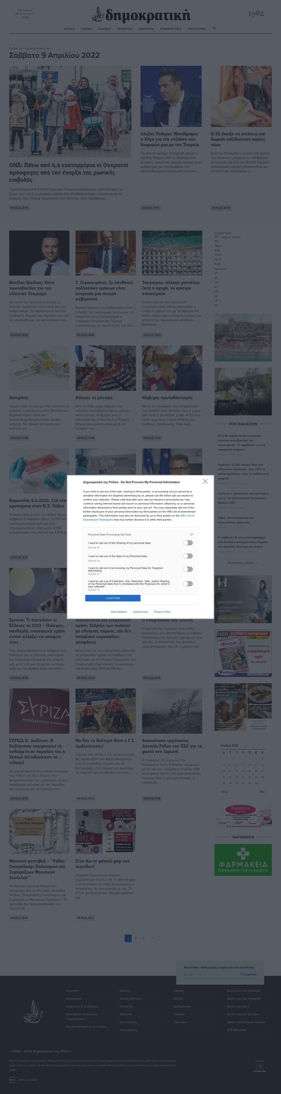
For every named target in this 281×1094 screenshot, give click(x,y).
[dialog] (140, 547)
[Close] (206, 482)
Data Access (140, 611)
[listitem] (140, 534)
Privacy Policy (162, 611)
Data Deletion (119, 611)
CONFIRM (113, 598)
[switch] (188, 542)
